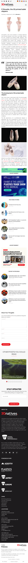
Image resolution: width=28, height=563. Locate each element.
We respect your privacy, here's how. (8, 557)
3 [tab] (10, 381)
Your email (5, 396)
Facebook (5, 161)
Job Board (4, 503)
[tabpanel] (14, 369)
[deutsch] (17, 1)
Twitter (12, 161)
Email (2, 333)
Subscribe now (14, 403)
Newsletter (17, 162)
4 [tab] (13, 381)
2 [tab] (8, 381)
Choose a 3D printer (6, 500)
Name (2, 329)
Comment (3, 319)
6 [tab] (17, 381)
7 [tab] (19, 381)
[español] (21, 1)
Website (2, 338)
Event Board (4, 501)
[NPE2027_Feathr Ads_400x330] (14, 186)
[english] (19, 1)
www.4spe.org (21, 448)
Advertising (4, 506)
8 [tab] (21, 381)
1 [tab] (6, 381)
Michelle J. (18, 14)
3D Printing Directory (6, 499)
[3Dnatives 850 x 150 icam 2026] (14, 170)
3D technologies (22, 44)
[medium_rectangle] (14, 258)
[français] (24, 1)
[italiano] (26, 1)
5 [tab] (15, 381)
